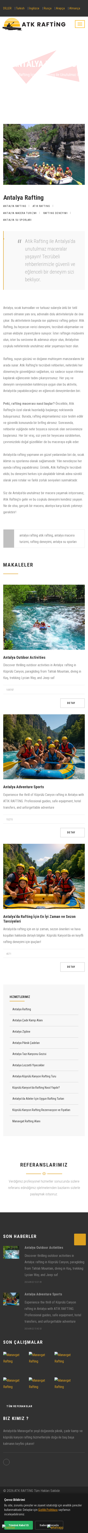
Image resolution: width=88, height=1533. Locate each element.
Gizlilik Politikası (48, 1509)
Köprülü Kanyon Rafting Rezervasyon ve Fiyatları (41, 1110)
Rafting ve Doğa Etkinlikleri (39, 97)
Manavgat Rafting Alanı (26, 1121)
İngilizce (34, 8)
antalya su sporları (17, 219)
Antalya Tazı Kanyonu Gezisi (29, 1054)
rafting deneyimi (55, 213)
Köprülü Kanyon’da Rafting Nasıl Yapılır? (36, 1087)
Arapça (60, 8)
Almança (74, 8)
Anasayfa (11, 97)
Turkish (20, 8)
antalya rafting (14, 206)
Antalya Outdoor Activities (24, 657)
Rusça (47, 8)
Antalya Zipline (21, 1031)
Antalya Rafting (71, 97)
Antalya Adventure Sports (23, 787)
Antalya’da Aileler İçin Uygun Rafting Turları (38, 1098)
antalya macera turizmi (20, 213)
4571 (8, 953)
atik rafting (41, 206)
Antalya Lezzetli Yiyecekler (28, 1065)
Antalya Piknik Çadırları (26, 1043)
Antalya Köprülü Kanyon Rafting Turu (34, 1076)
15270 (9, 819)
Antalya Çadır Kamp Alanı (27, 1020)
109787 (10, 689)
